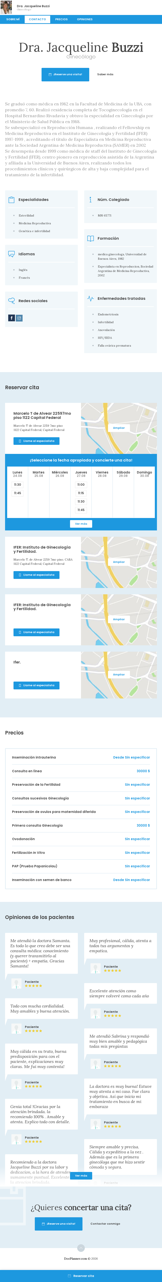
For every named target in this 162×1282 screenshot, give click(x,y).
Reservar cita (83, 1276)
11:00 (81, 485)
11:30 (17, 485)
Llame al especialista (38, 441)
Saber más (105, 74)
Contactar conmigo (105, 1224)
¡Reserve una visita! (68, 74)
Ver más (81, 524)
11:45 (17, 493)
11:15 (81, 493)
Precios (61, 19)
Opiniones (85, 19)
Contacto (37, 19)
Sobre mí (13, 19)
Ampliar (119, 428)
